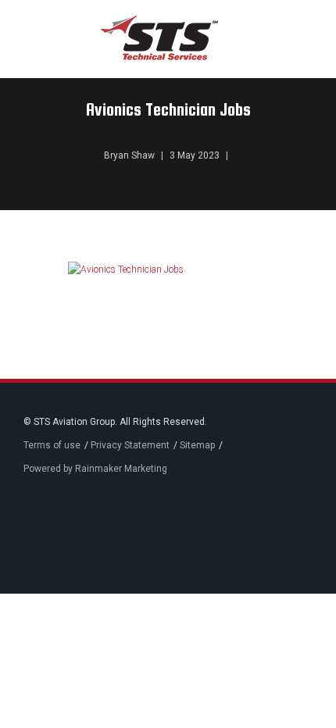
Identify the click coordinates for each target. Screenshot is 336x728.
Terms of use (51, 445)
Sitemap (197, 445)
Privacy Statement (130, 445)
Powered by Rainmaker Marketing (95, 468)
